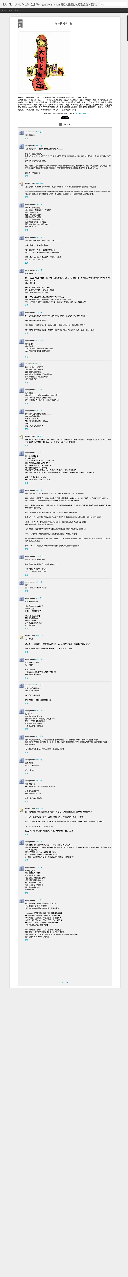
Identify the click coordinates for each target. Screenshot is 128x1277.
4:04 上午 (38, 780)
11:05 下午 (39, 364)
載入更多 (65, 982)
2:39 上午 (38, 759)
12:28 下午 (40, 808)
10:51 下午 (39, 598)
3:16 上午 (38, 867)
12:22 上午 (39, 736)
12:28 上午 (40, 635)
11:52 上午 (39, 556)
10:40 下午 (39, 340)
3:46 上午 (38, 659)
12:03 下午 (39, 685)
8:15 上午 (38, 389)
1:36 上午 (38, 490)
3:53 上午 (38, 237)
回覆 (26, 138)
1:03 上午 (38, 145)
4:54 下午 (38, 410)
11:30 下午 (39, 452)
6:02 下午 (38, 270)
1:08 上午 (39, 183)
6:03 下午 (38, 710)
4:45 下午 (38, 582)
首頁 (16, 10)
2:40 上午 (38, 204)
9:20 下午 (38, 312)
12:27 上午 (39, 132)
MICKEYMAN (81, 113)
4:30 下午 (38, 841)
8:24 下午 (39, 436)
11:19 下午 (39, 900)
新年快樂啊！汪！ (65, 23)
